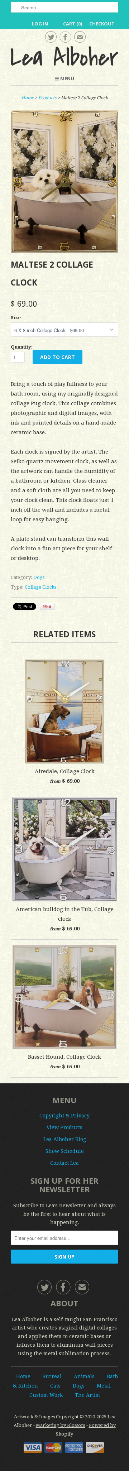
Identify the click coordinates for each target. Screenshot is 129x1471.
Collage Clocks (40, 587)
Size (16, 317)
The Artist (87, 1395)
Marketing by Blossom (60, 1425)
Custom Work (46, 1395)
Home (23, 1376)
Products (47, 97)
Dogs (38, 577)
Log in (40, 23)
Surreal (52, 1376)
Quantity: (22, 347)
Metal (104, 1386)
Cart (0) (72, 23)
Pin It (47, 606)
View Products (64, 1127)
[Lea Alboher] (64, 56)
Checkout (102, 23)
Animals (84, 1376)
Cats (55, 1386)
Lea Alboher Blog (64, 1139)
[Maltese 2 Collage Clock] (64, 251)
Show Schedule (65, 1151)
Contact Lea (64, 1163)
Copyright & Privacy (64, 1115)
